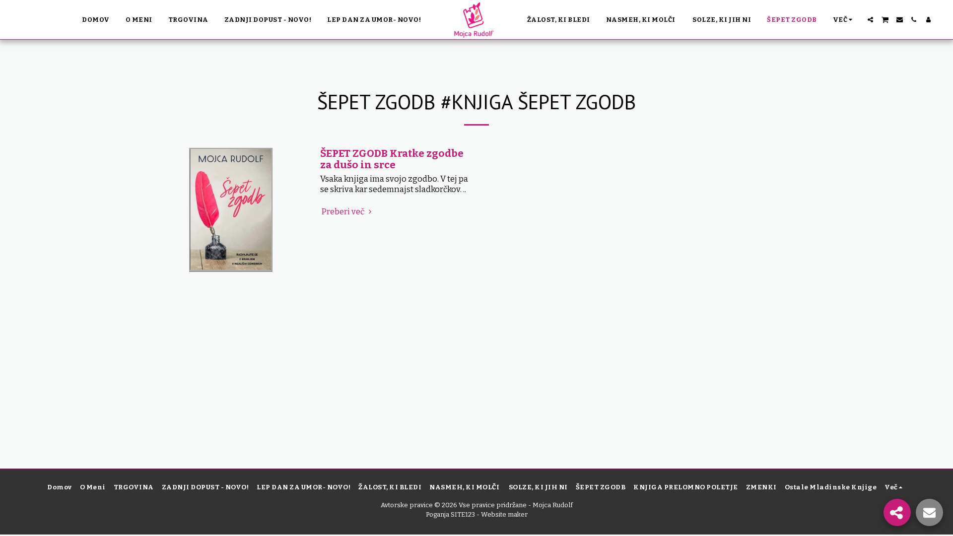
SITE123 (463, 514)
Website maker (504, 514)
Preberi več (343, 211)
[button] (870, 19)
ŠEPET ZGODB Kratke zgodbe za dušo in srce (392, 159)
